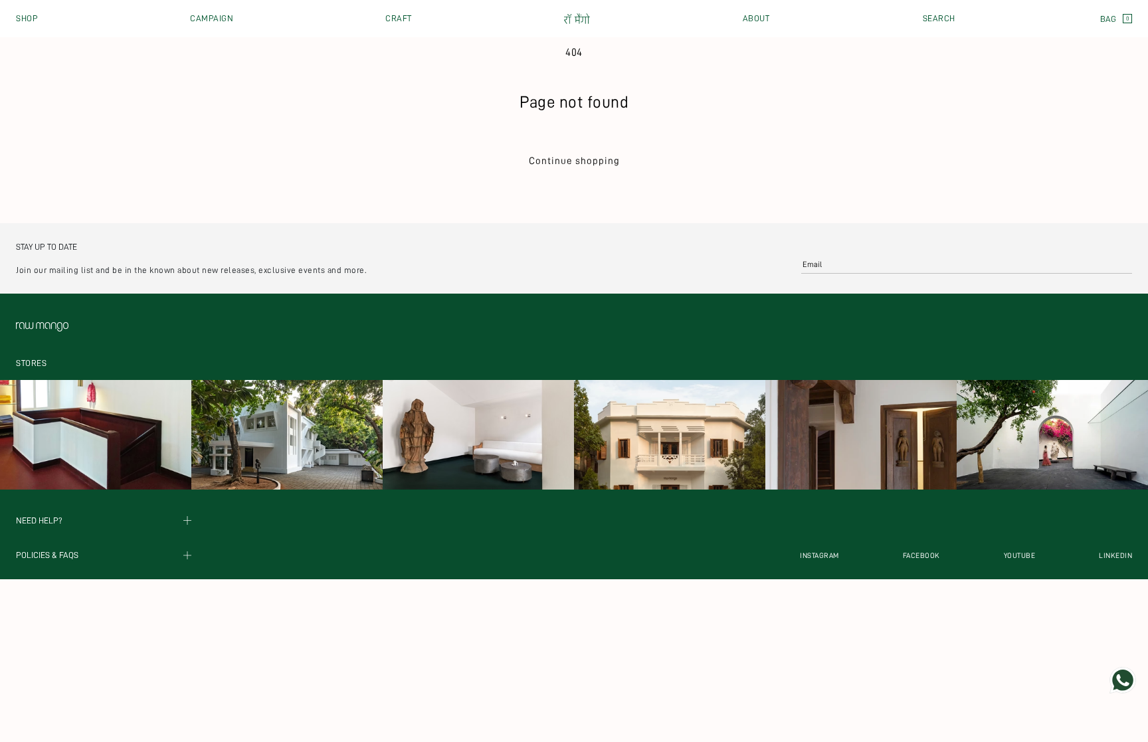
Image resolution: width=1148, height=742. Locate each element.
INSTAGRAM (819, 555)
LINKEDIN (1115, 555)
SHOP (27, 18)
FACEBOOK (921, 555)
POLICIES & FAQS (47, 555)
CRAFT (398, 18)
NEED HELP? (39, 520)
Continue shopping (574, 161)
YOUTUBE (1020, 555)
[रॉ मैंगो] (577, 19)
